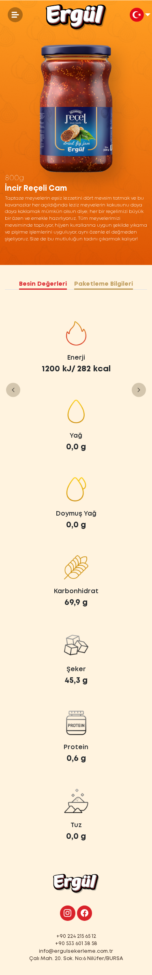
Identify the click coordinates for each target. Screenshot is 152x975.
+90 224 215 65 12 (76, 936)
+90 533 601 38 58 (76, 943)
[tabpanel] (76, 581)
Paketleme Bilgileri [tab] (103, 284)
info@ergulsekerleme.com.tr (76, 951)
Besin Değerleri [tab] (43, 284)
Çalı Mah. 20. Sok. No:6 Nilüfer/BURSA (76, 958)
